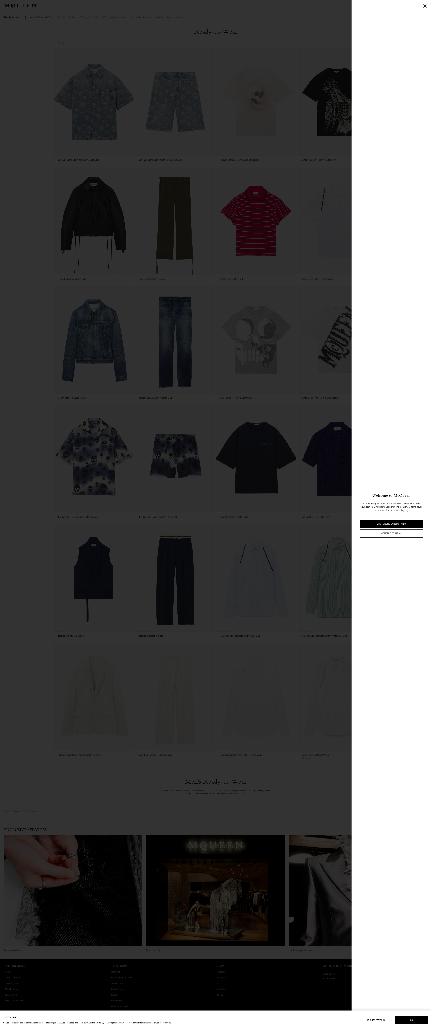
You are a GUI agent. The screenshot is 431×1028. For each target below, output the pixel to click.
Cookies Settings (376, 1020)
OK (411, 1020)
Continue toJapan (391, 534)
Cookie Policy (165, 1022)
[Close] (425, 6)
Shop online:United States (391, 524)
